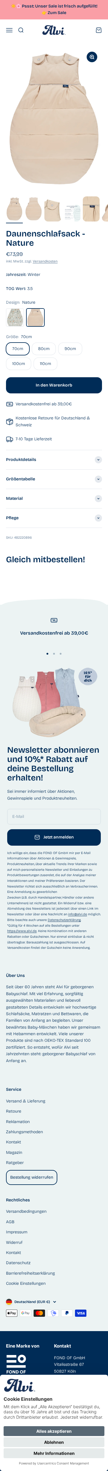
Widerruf (14, 1242)
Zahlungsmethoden (24, 1131)
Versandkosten (45, 261)
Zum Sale (57, 12)
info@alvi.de (77, 914)
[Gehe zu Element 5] (91, 209)
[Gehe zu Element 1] (14, 209)
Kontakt (13, 1142)
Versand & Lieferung (25, 1101)
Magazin (14, 1152)
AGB (10, 1221)
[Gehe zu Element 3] (52, 209)
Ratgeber (15, 1162)
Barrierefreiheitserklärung (30, 1273)
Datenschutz (18, 1262)
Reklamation (18, 1121)
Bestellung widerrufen (31, 1177)
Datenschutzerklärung (64, 920)
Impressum (16, 1232)
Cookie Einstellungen (26, 1283)
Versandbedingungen (26, 1211)
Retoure (13, 1111)
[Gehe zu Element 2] (33, 209)
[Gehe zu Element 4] (72, 214)
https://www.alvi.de (22, 931)
